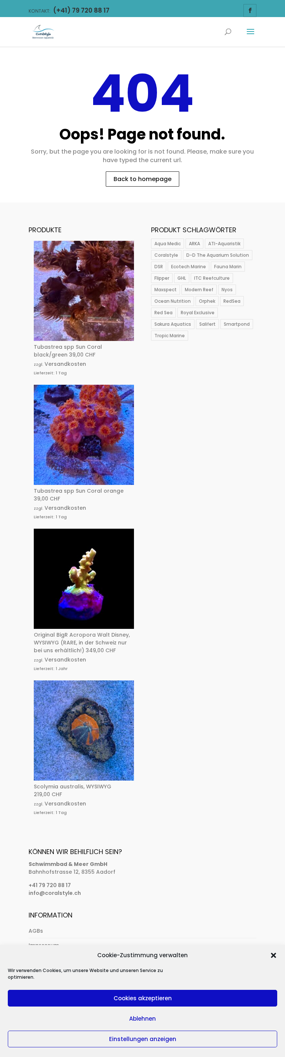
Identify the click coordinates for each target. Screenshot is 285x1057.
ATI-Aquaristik (224, 243)
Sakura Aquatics (172, 324)
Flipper (161, 278)
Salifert (207, 324)
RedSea (231, 301)
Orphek (207, 301)
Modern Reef (199, 289)
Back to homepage (142, 179)
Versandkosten (65, 364)
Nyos (227, 289)
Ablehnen (142, 1018)
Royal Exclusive (197, 312)
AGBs (36, 931)
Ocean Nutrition (172, 301)
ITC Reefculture (212, 278)
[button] (273, 955)
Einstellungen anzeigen (142, 1039)
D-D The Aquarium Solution (217, 255)
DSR (158, 266)
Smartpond (237, 324)
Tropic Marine (169, 335)
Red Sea (163, 312)
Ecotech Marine (188, 266)
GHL (181, 278)
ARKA (194, 243)
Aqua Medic (167, 243)
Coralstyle (166, 255)
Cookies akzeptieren (143, 998)
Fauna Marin (228, 266)
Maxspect (165, 289)
